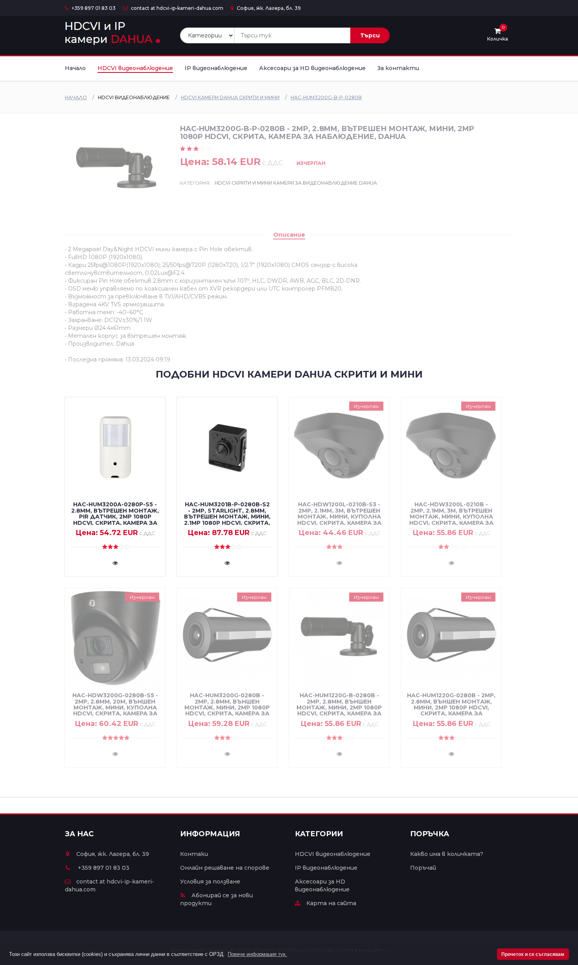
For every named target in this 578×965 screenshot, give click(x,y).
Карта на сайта (331, 903)
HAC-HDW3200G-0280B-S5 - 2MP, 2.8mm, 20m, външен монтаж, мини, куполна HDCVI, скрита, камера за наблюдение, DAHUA (115, 707)
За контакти (398, 68)
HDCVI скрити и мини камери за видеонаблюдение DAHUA (296, 183)
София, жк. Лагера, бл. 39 (268, 8)
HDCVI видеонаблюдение (135, 68)
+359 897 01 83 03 (93, 8)
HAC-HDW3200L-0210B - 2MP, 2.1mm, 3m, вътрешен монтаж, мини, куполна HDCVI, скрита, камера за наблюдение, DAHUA (451, 516)
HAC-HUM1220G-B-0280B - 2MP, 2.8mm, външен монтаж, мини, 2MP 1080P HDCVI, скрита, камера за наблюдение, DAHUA (339, 707)
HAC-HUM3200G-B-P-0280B (326, 97)
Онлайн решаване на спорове (224, 867)
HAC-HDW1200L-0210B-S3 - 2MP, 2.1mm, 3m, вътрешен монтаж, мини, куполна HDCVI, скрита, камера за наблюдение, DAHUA (339, 516)
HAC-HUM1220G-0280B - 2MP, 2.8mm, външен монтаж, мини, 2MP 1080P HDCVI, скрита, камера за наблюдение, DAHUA (451, 707)
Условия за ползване (210, 881)
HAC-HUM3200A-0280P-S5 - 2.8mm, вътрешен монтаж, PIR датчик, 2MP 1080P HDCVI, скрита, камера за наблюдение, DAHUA (115, 516)
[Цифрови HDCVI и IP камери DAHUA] (112, 34)
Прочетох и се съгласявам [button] (532, 954)
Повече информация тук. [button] (257, 954)
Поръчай (423, 867)
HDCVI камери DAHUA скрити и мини (230, 97)
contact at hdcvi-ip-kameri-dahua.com (176, 8)
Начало (75, 68)
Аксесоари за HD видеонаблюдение (312, 68)
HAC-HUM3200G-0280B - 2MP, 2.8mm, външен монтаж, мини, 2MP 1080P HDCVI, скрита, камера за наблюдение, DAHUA (227, 707)
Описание (289, 234)
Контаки (194, 854)
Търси (370, 35)
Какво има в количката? (446, 854)
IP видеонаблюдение (216, 68)
